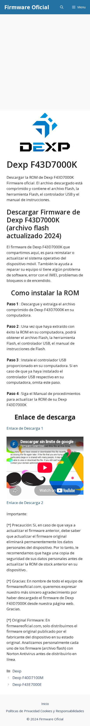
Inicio (45, 703)
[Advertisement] (45, 61)
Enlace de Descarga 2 (25, 502)
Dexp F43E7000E (27, 684)
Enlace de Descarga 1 (25, 428)
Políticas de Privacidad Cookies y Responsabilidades (45, 711)
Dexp (16, 671)
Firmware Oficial (26, 7)
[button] (62, 7)
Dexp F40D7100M (27, 677)
